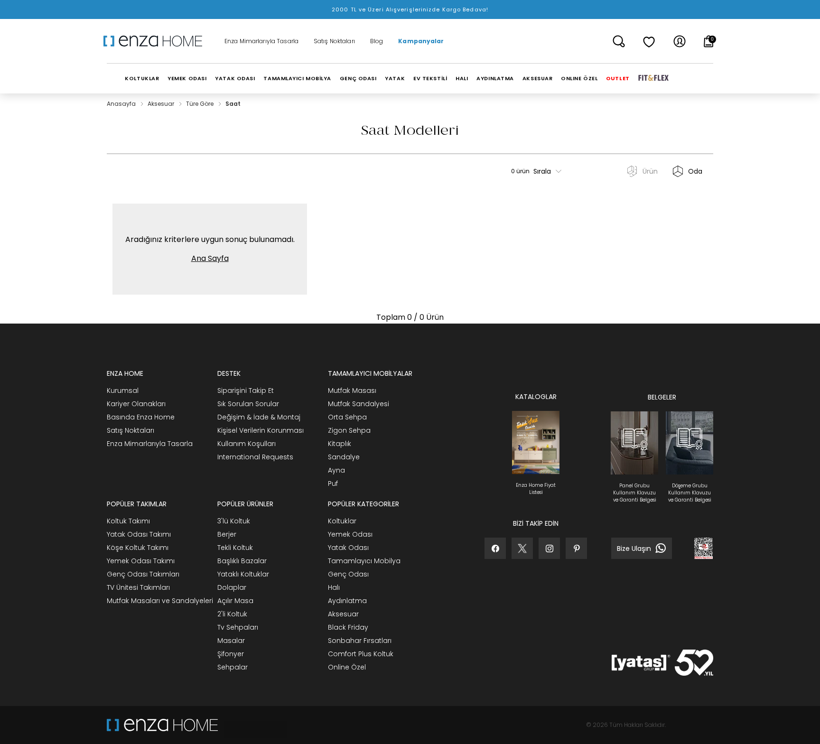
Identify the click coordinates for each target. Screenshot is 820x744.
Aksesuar (162, 104)
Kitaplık (339, 443)
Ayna (336, 470)
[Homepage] (156, 41)
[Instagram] (549, 548)
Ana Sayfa (210, 258)
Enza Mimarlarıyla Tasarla (261, 41)
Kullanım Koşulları (246, 443)
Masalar (231, 640)
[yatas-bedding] (252, 725)
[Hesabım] (679, 41)
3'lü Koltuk (233, 521)
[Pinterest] (576, 548)
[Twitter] (522, 548)
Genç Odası (348, 574)
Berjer (226, 534)
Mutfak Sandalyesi (358, 404)
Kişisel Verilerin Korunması (260, 430)
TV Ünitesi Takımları (138, 587)
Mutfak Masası (352, 390)
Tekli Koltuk (235, 547)
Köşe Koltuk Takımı (137, 547)
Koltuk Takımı (128, 521)
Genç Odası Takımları (143, 574)
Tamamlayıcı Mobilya (364, 561)
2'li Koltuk (232, 614)
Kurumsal (123, 390)
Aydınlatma (347, 600)
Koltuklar (342, 521)
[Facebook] (495, 548)
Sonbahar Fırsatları (359, 640)
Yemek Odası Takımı (141, 561)
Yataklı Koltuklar (243, 574)
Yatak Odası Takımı (139, 534)
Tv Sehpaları (237, 627)
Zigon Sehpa (349, 430)
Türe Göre (200, 104)
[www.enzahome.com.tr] (162, 725)
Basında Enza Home (141, 417)
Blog (376, 41)
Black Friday (348, 627)
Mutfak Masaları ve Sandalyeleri (160, 600)
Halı (334, 587)
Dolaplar (231, 587)
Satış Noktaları (334, 41)
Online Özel (347, 667)
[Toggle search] (618, 41)
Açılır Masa (235, 600)
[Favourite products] (649, 41)
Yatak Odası (348, 547)
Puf (333, 483)
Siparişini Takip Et (245, 390)
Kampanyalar (421, 41)
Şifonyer (230, 654)
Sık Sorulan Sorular (248, 404)
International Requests (255, 457)
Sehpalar (232, 667)
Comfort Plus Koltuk (360, 654)
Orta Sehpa (347, 417)
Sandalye (344, 457)
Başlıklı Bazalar (242, 561)
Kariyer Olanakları (136, 404)
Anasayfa (122, 104)
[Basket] (708, 41)
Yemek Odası (350, 534)
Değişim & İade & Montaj (258, 417)
